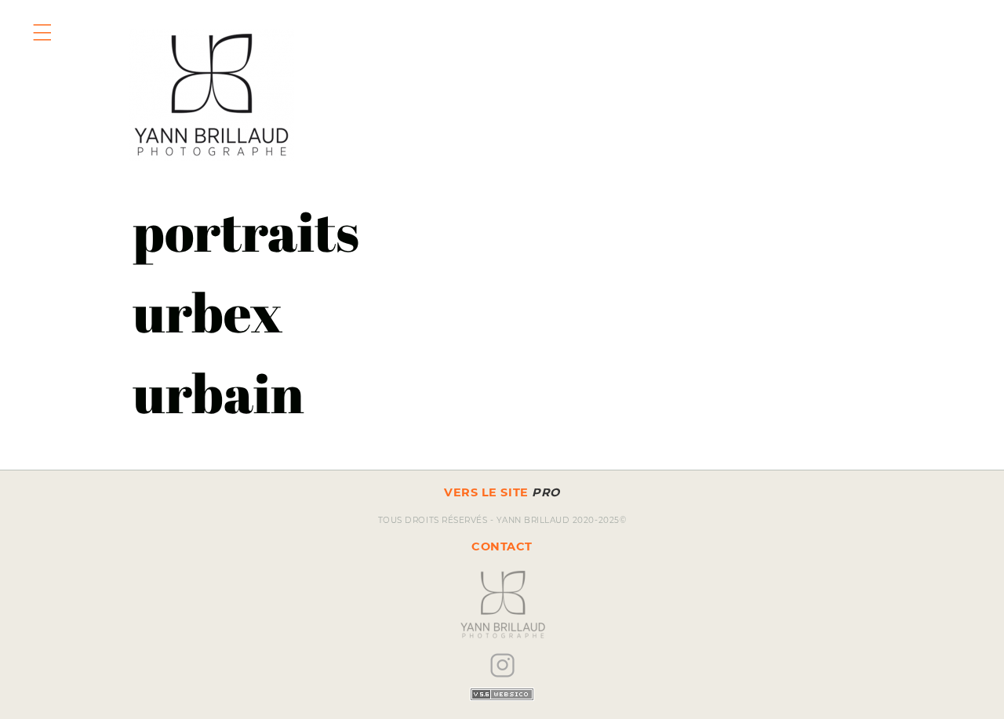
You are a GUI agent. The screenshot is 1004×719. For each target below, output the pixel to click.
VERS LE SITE (501, 492)
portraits (246, 231)
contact (502, 546)
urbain (218, 392)
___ (45, 19)
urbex (207, 312)
